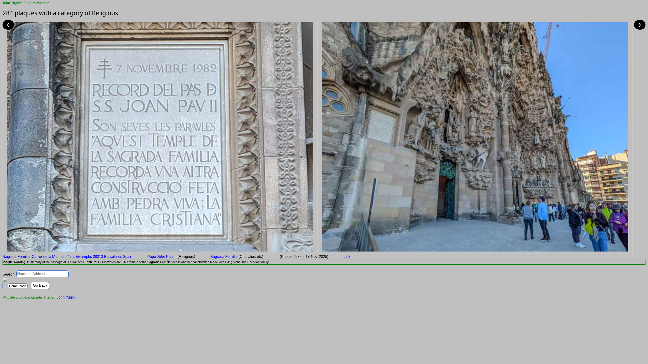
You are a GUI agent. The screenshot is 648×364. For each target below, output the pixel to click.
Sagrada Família (236, 256)
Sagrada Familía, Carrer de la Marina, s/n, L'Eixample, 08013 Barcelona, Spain (67, 256)
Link (346, 256)
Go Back (40, 285)
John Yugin (65, 297)
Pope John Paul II (171, 256)
